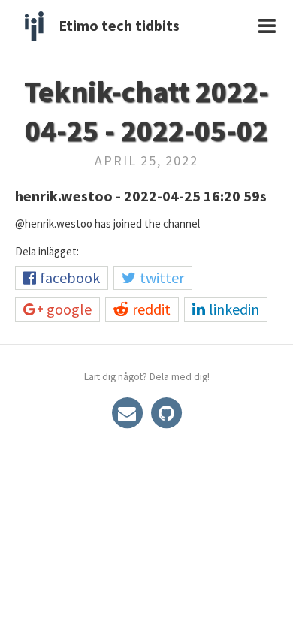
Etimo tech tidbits (119, 25)
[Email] (128, 411)
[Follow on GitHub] (166, 411)
